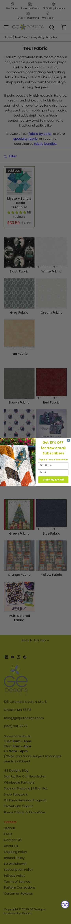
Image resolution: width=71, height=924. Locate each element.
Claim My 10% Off (53, 479)
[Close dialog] (68, 440)
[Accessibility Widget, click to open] (65, 904)
